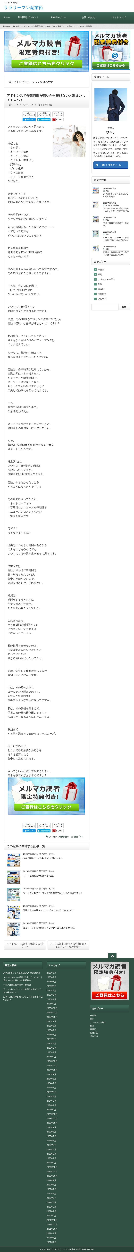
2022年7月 (51, 1189)
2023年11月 (52, 1118)
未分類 (101, 269)
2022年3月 (51, 1207)
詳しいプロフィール (111, 165)
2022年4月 (51, 1202)
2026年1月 (51, 1004)
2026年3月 (51, 995)
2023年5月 (51, 1145)
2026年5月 (51, 986)
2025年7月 (51, 1030)
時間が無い (64, 837)
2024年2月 (51, 1105)
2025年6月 (51, 1035)
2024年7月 (51, 1083)
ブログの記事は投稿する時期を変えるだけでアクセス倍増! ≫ (68, 945)
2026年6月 (51, 982)
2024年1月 (51, 1110)
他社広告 (102, 294)
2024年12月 (52, 1061)
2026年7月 (51, 977)
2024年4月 (51, 1096)
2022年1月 (51, 1216)
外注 (100, 284)
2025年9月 (51, 1021)
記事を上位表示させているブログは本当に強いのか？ (48, 910)
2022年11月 (52, 1171)
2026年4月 (51, 990)
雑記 (76, 837)
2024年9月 (51, 1074)
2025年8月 (51, 1026)
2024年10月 (52, 1070)
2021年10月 (52, 1229)
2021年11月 (52, 1224)
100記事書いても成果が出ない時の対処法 (43, 858)
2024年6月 (51, 1088)
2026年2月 (51, 999)
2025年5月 (51, 1039)
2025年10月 (52, 1017)
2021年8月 (51, 1238)
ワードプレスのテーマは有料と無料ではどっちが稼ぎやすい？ (53, 893)
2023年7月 (51, 1136)
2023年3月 (51, 1154)
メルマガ (102, 299)
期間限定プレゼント (28, 17)
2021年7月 (51, 1242)
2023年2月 (51, 1158)
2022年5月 (51, 1198)
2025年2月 (51, 1052)
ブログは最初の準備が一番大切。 (39, 875)
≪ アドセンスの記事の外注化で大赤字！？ (25, 945)
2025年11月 (52, 1012)
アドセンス (54, 837)
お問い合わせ (89, 17)
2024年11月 (52, 1065)
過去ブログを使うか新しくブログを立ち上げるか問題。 (49, 927)
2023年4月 (51, 1149)
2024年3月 (51, 1101)
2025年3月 (51, 1048)
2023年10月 (52, 1123)
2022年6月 (51, 1193)
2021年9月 (51, 1233)
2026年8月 (51, 973)
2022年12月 (52, 1167)
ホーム (6, 17)
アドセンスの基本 (106, 279)
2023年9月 (51, 1127)
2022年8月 (51, 1185)
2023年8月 (51, 1132)
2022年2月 (51, 1211)
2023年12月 (52, 1114)
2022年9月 (51, 1180)
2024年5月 (51, 1092)
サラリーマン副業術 (23, 7)
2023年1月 (51, 1163)
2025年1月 (51, 1057)
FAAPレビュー (58, 17)
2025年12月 (52, 1008)
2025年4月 (51, 1043)
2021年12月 (52, 1220)
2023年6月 (51, 1141)
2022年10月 (52, 1176)
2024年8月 (51, 1079)
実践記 (101, 289)
